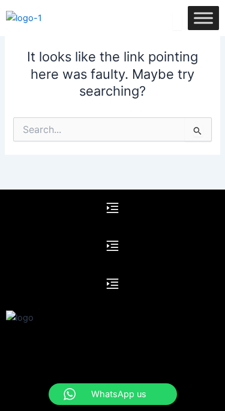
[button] (112, 208)
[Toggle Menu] (203, 17)
